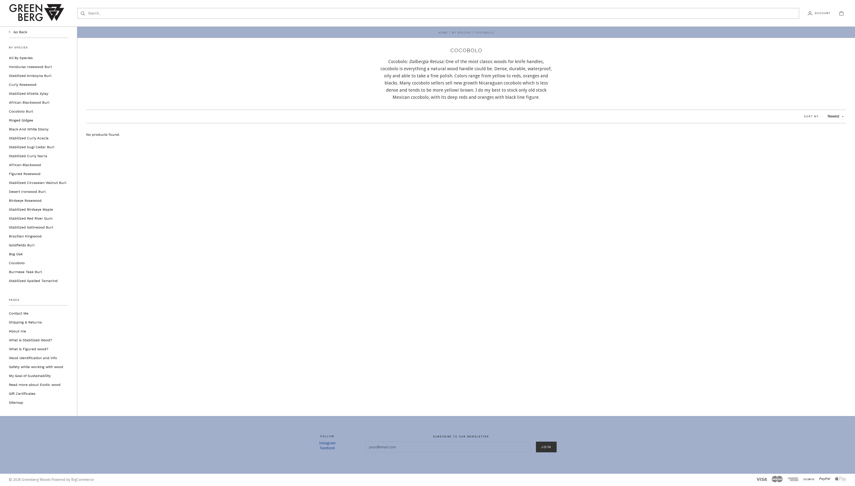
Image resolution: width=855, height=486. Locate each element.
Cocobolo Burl (21, 111)
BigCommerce (82, 480)
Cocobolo (17, 263)
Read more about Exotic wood (35, 385)
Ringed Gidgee (21, 120)
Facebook (327, 448)
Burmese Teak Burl (25, 272)
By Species (461, 32)
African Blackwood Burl (29, 102)
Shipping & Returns (25, 322)
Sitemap (16, 402)
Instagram (327, 443)
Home (443, 32)
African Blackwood (25, 165)
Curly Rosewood (23, 84)
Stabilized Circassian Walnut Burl (37, 183)
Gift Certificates (22, 393)
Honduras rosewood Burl (30, 67)
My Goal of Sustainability (30, 376)
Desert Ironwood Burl (27, 191)
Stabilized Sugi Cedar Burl (31, 147)
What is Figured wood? (28, 349)
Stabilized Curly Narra (28, 156)
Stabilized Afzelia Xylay (28, 93)
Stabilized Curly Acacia (29, 138)
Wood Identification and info (33, 358)
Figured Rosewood (25, 174)
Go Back (19, 32)
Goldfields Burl (22, 245)
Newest (833, 116)
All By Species (21, 58)
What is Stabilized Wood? (30, 340)
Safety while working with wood (36, 367)
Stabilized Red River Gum (31, 218)
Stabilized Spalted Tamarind (33, 281)
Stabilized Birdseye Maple (31, 209)
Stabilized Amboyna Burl (30, 76)
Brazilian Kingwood (25, 236)
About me (17, 331)
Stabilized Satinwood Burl (31, 227)
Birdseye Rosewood (25, 200)
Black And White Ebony (29, 129)
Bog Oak (16, 254)
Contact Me (18, 313)
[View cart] (841, 13)
